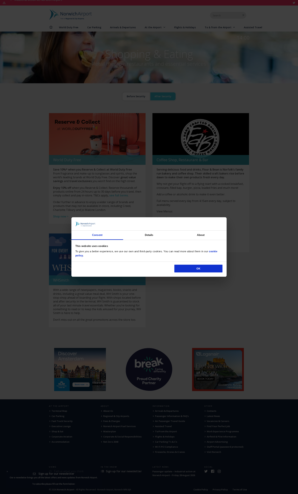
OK (198, 268)
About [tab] (201, 234)
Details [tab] (149, 234)
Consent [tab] (97, 234)
